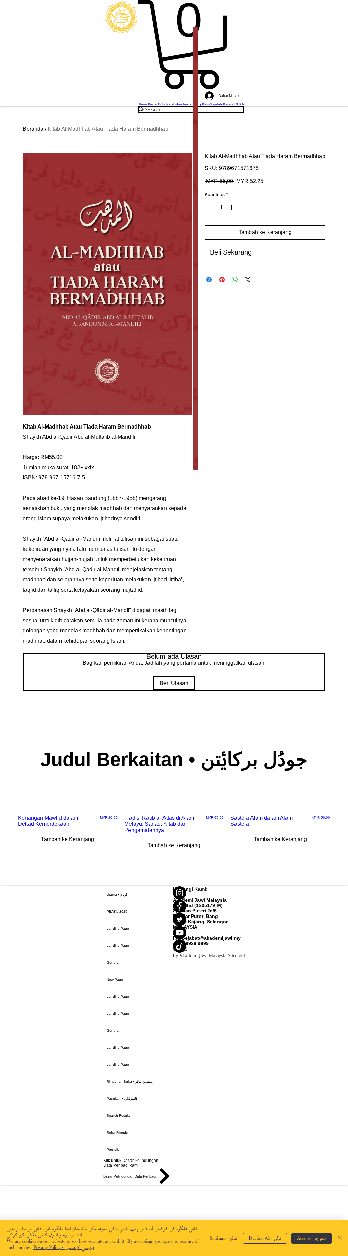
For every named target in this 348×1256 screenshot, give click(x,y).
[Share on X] (248, 280)
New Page (115, 979)
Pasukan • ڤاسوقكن (122, 1098)
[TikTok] (209, 946)
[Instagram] (209, 893)
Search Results (118, 1115)
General (113, 962)
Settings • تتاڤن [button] (224, 1238)
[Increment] (232, 207)
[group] (174, 841)
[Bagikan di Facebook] (209, 280)
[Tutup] (340, 1238)
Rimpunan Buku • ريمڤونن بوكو (130, 1081)
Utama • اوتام (117, 894)
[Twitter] (209, 919)
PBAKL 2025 (117, 911)
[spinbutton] (221, 207)
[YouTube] (209, 932)
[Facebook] (209, 906)
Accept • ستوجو (311, 1238)
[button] (191, 44)
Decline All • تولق (265, 1238)
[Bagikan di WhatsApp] (235, 280)
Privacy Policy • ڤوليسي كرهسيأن (63, 1247)
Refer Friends (117, 1132)
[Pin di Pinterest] (222, 280)
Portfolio (113, 1149)
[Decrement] (210, 207)
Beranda (33, 129)
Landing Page (118, 928)
